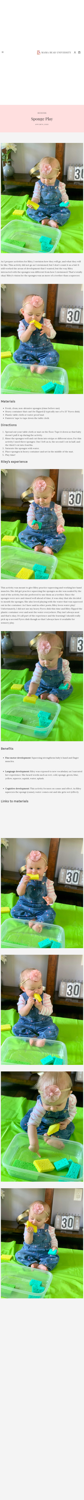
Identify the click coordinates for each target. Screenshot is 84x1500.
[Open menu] (2, 52)
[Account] (75, 52)
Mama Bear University (56, 52)
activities (42, 113)
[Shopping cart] (79, 52)
